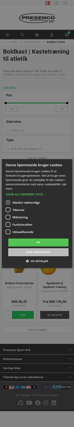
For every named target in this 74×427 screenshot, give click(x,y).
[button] (37, 194)
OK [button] (38, 242)
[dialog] (37, 213)
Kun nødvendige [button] (38, 252)
